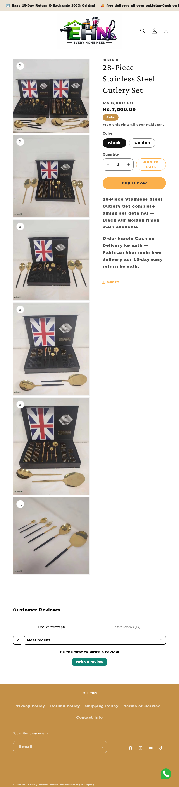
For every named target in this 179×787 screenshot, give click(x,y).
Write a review (89, 662)
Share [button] (113, 282)
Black (114, 143)
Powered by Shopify (77, 784)
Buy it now (134, 183)
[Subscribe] (101, 747)
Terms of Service (142, 706)
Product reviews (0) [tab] (51, 627)
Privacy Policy (29, 706)
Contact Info (89, 717)
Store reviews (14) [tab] (127, 627)
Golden (142, 143)
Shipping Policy (101, 706)
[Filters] (17, 640)
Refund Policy (65, 706)
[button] (11, 31)
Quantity (111, 154)
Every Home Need (43, 784)
